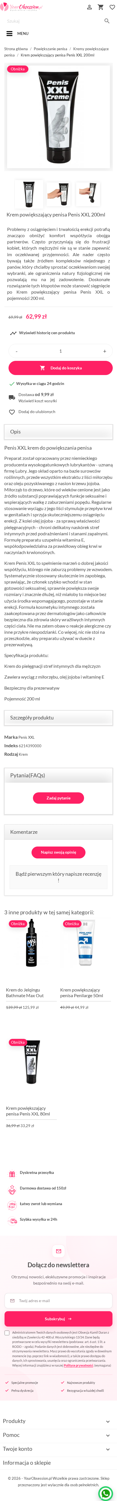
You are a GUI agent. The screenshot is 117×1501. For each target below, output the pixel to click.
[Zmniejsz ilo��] (16, 351)
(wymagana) (62, 1349)
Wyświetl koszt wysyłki (37, 401)
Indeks (11, 745)
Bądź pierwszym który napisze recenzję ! (58, 877)
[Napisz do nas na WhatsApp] (105, 1493)
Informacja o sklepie (27, 1462)
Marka (11, 737)
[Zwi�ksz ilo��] (104, 351)
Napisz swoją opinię (58, 852)
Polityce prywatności (78, 1365)
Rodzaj (11, 754)
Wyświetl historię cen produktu (42, 333)
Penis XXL (26, 737)
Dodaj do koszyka (61, 368)
